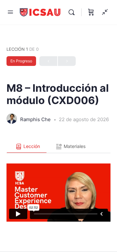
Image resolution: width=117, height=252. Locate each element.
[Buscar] (73, 12)
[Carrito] (91, 12)
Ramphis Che (36, 119)
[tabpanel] (58, 187)
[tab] (26, 146)
